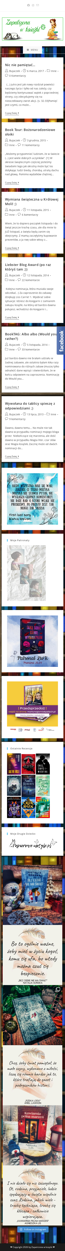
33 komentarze (31, 349)
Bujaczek (14, 71)
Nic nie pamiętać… (20, 65)
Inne (54, 71)
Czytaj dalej (12, 113)
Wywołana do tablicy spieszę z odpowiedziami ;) (30, 405)
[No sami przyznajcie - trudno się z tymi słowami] (32, 955)
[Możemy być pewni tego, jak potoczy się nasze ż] (32, 1135)
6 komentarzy (30, 214)
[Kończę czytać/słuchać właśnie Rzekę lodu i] (32, 1075)
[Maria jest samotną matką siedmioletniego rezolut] (32, 895)
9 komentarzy (17, 419)
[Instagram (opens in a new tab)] (33, 5)
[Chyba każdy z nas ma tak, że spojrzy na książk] (32, 1015)
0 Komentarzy (17, 75)
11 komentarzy (31, 145)
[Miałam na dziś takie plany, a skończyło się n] (32, 1195)
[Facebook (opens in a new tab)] (28, 5)
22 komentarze (31, 280)
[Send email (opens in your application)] (37, 5)
